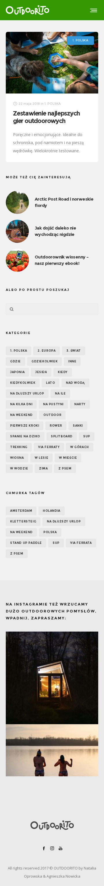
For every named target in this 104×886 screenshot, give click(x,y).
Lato (50, 383)
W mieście (68, 458)
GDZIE (15, 361)
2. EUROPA (46, 351)
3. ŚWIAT (73, 351)
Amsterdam (21, 511)
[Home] (52, 825)
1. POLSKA (18, 351)
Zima (43, 468)
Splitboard (62, 436)
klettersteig (23, 521)
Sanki (78, 426)
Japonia (17, 372)
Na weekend (21, 415)
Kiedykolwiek (22, 383)
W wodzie (19, 468)
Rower (56, 426)
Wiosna (17, 458)
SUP (86, 436)
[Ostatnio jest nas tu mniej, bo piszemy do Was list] (52, 678)
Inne (72, 361)
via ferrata (81, 543)
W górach (79, 447)
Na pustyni (53, 404)
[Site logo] (27, 10)
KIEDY (63, 372)
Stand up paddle (26, 543)
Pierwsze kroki (24, 426)
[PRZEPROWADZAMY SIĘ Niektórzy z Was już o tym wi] (52, 770)
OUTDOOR (52, 415)
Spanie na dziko (25, 436)
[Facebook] (44, 848)
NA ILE (60, 393)
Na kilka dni (21, 404)
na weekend (21, 532)
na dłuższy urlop (64, 521)
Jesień (41, 372)
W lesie (41, 458)
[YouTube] (60, 848)
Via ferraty (49, 447)
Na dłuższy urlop (27, 393)
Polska (50, 532)
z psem (16, 553)
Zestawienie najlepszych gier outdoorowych (46, 117)
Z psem (65, 468)
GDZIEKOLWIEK (44, 361)
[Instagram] (52, 848)
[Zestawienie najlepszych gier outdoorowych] (52, 62)
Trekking (18, 447)
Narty (80, 404)
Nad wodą (75, 383)
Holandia (51, 511)
